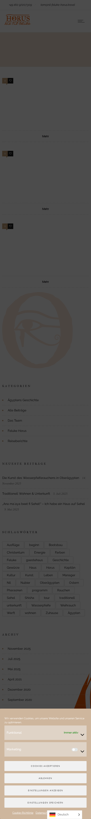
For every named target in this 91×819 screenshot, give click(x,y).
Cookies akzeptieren (45, 766)
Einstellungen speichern (45, 802)
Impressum (72, 812)
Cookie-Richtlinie (22, 812)
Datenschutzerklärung (49, 812)
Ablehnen (45, 778)
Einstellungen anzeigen (45, 790)
